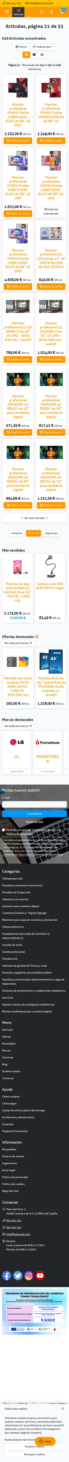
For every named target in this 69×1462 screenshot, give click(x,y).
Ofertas (6, 1036)
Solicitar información (51, 211)
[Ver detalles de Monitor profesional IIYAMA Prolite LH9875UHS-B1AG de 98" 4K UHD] (51, 161)
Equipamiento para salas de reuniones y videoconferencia (25, 936)
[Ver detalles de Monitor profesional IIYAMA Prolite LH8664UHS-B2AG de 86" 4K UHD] (18, 88)
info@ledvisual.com (41, 3)
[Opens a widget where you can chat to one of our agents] (45, 1442)
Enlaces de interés (13, 1156)
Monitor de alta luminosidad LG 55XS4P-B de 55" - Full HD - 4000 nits (17, 592)
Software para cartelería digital (20, 906)
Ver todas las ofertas (16, 643)
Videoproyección (12, 878)
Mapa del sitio (10, 1191)
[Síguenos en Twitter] (17, 1275)
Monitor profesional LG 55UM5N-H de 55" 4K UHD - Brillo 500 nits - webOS (51, 333)
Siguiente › (51, 533)
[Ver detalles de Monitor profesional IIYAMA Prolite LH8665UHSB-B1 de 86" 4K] (51, 88)
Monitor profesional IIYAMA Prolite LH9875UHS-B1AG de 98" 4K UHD (51, 187)
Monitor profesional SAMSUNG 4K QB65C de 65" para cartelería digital (18, 479)
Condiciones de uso (43, 830)
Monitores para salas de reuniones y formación (29, 920)
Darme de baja (34, 821)
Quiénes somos (11, 1071)
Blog (4, 1064)
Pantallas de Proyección (16, 892)
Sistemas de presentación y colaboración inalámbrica (33, 990)
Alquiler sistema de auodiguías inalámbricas (28, 1004)
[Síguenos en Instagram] (29, 1275)
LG (17, 756)
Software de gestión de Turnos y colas (24, 965)
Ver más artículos (34, 518)
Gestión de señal (12, 945)
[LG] (16, 742)
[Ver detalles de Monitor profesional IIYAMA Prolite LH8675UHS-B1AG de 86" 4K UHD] (18, 161)
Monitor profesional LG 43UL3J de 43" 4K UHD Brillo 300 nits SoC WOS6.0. (51, 258)
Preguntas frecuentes (15, 1131)
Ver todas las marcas (16, 726)
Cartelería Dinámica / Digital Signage (24, 913)
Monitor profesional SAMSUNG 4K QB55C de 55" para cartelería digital (51, 406)
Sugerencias (9, 1163)
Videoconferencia (13, 926)
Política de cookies (13, 1184)
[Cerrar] (63, 1409)
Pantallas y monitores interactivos (22, 885)
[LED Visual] (18, 12)
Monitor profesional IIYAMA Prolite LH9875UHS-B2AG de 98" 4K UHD (18, 260)
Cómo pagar (9, 1103)
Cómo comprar (11, 1096)
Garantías (7, 1124)
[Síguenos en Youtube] (40, 1275)
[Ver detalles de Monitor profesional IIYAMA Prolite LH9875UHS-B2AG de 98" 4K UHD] (18, 233)
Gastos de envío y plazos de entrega (23, 1110)
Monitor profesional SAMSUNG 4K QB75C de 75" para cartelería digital (51, 479)
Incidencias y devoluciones (18, 1117)
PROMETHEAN (47, 759)
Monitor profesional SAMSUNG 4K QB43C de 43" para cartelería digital (18, 406)
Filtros (23, 46)
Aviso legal (8, 1170)
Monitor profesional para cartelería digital (27, 1011)
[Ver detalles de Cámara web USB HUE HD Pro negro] (50, 567)
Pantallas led (9, 958)
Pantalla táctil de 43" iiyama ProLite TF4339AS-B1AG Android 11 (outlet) (51, 686)
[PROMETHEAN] (47, 742)
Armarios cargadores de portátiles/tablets (27, 972)
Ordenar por (43, 46)
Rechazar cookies (34, 1454)
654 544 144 (13, 3)
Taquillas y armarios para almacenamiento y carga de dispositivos (33, 981)
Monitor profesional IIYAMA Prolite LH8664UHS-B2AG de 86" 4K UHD (18, 114)
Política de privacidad (19, 834)
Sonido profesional (13, 952)
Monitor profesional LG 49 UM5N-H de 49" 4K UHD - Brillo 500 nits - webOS (18, 331)
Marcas (6, 1050)
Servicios (7, 997)
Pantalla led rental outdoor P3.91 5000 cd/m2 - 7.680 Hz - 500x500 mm (18, 686)
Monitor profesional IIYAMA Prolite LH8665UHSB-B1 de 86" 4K (51, 112)
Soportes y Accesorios (15, 899)
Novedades (9, 1043)
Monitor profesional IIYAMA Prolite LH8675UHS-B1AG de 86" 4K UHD (18, 187)
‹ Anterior (16, 533)
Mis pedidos (9, 1149)
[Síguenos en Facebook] (6, 1275)
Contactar (8, 1078)
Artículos (7, 1029)
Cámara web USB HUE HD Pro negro (50, 586)
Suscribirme (34, 813)
